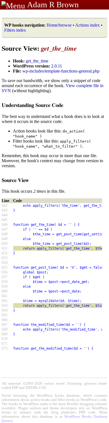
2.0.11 (56, 66)
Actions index (87, 25)
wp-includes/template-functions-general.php (60, 71)
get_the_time (37, 61)
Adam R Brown (53, 4)
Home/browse (59, 25)
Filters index (15, 30)
